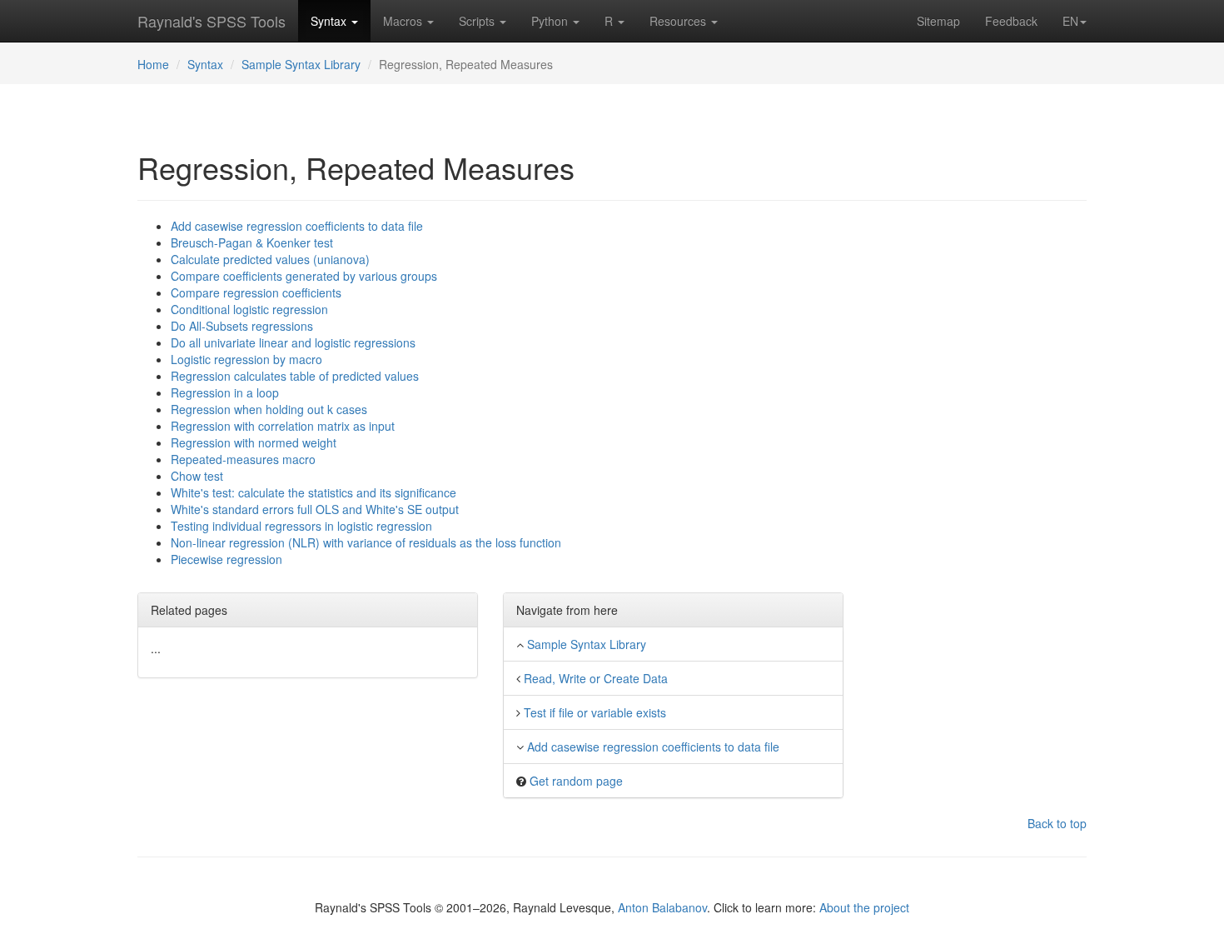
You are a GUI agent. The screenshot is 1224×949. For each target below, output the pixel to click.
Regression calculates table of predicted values (295, 375)
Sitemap (938, 20)
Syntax (330, 20)
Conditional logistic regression (249, 309)
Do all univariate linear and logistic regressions (293, 342)
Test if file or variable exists (595, 712)
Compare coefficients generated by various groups (304, 275)
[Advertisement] (977, 467)
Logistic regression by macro (246, 359)
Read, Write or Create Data (596, 678)
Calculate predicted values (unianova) (270, 259)
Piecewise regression (226, 559)
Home (153, 64)
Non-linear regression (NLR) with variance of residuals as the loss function (366, 542)
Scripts (478, 20)
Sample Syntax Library (301, 64)
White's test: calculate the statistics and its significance (313, 492)
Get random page (576, 780)
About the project (864, 907)
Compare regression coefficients (256, 292)
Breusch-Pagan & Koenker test (252, 242)
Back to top (1057, 823)
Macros (404, 20)
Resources (679, 20)
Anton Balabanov (662, 907)
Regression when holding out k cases (269, 409)
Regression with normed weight (253, 442)
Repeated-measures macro (243, 459)
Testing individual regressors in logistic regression (301, 525)
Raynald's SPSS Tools (211, 21)
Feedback (1011, 20)
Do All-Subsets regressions (242, 325)
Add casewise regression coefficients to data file (297, 225)
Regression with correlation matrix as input (283, 425)
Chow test (197, 475)
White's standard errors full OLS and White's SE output (315, 509)
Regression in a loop (225, 392)
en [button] (1070, 20)
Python (551, 20)
